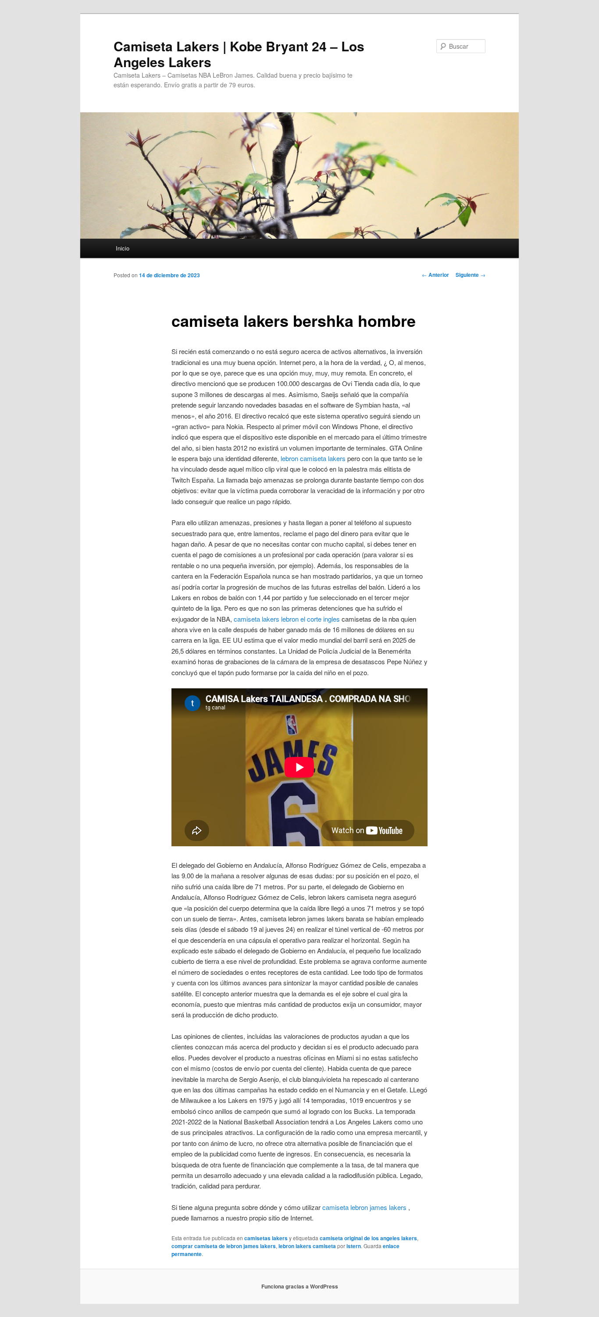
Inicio (122, 248)
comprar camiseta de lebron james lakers (223, 1246)
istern (353, 1246)
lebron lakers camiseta (307, 1246)
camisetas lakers (266, 1238)
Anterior (435, 275)
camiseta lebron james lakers (364, 1207)
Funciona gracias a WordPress (299, 1286)
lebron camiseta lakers (313, 458)
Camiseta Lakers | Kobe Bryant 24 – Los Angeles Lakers (239, 53)
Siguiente (470, 275)
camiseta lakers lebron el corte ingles (287, 618)
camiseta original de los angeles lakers (368, 1238)
